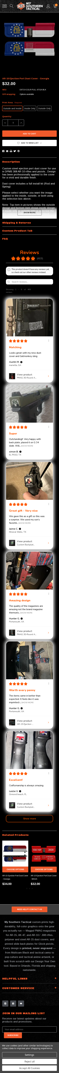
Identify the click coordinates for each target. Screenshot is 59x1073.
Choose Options (15, 869)
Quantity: (7, 116)
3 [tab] (32, 888)
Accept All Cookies (29, 1068)
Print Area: (12, 102)
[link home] (30, 6)
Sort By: (32, 290)
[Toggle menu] (4, 6)
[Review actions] (49, 340)
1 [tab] (26, 888)
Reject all (30, 1061)
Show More (27, 446)
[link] (15, 854)
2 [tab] (29, 888)
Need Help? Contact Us (29, 909)
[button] (29, 143)
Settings (29, 1055)
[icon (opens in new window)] (5, 1004)
